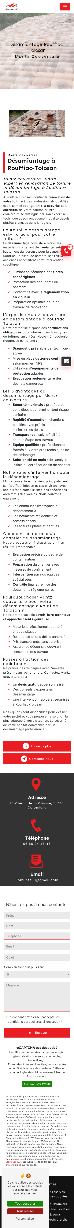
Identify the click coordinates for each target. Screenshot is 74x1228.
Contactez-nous (41, 759)
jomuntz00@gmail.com (37, 880)
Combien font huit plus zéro (24, 967)
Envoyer (41, 1033)
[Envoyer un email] (66, 361)
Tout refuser (25, 1211)
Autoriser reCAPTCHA (37, 1084)
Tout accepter (25, 1203)
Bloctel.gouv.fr (13, 1162)
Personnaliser (25, 1218)
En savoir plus (41, 746)
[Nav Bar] (65, 6)
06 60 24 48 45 (37, 844)
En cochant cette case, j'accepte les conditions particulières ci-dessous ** (35, 1019)
